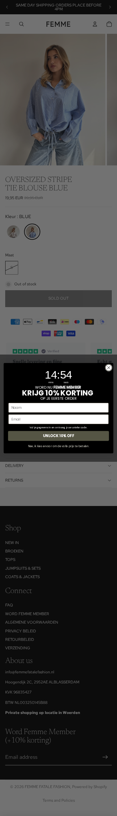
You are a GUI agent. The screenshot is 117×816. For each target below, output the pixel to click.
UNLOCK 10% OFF (58, 435)
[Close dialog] (109, 367)
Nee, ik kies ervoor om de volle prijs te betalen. (58, 446)
